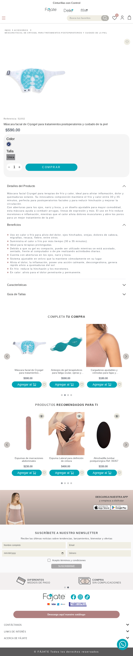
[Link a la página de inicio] (7, 30)
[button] (122, 18)
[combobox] (88, 18)
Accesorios (21, 30)
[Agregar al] (51, 167)
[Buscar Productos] (105, 18)
